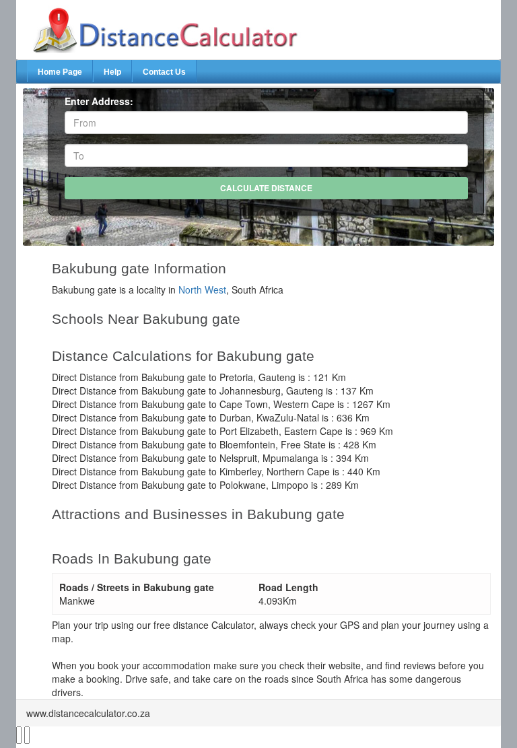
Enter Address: (99, 101)
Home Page (60, 72)
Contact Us (164, 72)
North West (202, 289)
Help (112, 72)
